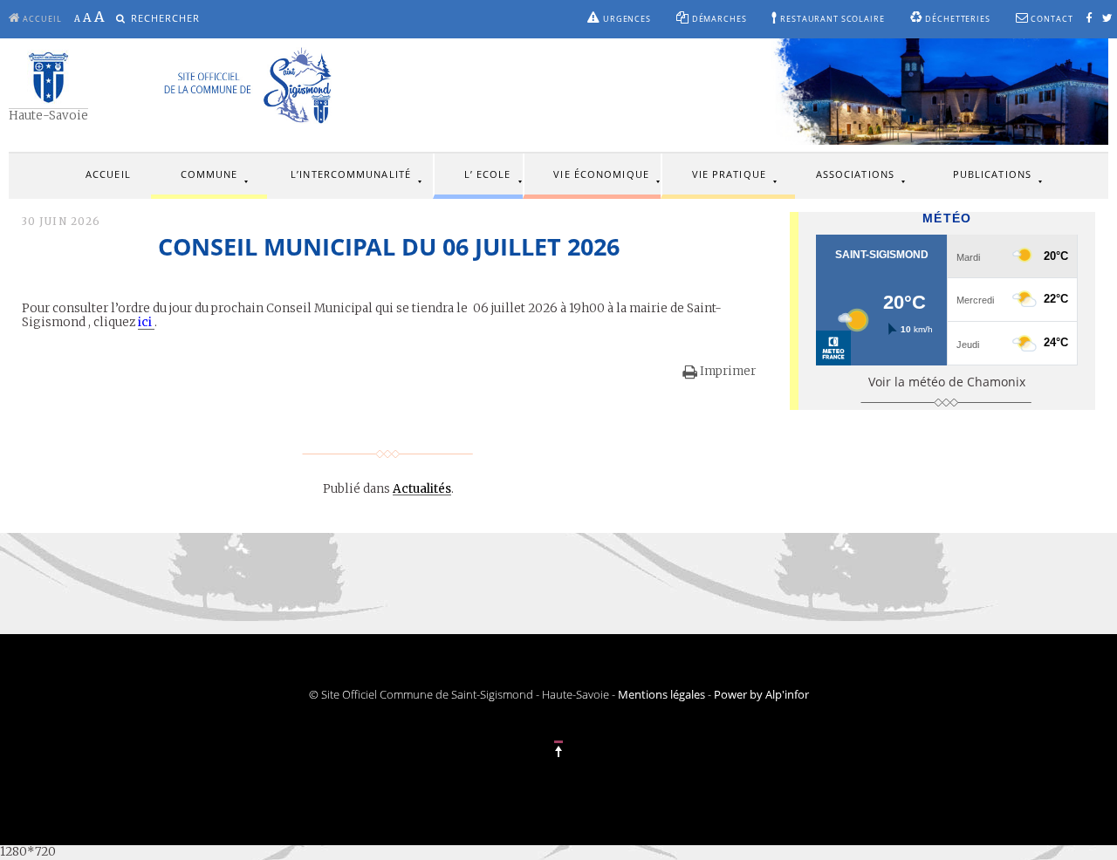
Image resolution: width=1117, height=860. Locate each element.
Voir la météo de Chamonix (946, 382)
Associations (855, 174)
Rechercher (166, 18)
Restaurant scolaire (831, 19)
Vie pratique (729, 174)
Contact (1051, 19)
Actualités (422, 488)
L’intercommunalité (351, 174)
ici (146, 322)
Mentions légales (661, 694)
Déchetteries (956, 19)
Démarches (718, 19)
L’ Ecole (487, 174)
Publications (992, 174)
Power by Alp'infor (761, 694)
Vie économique (600, 174)
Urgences (625, 19)
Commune (209, 174)
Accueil (108, 174)
